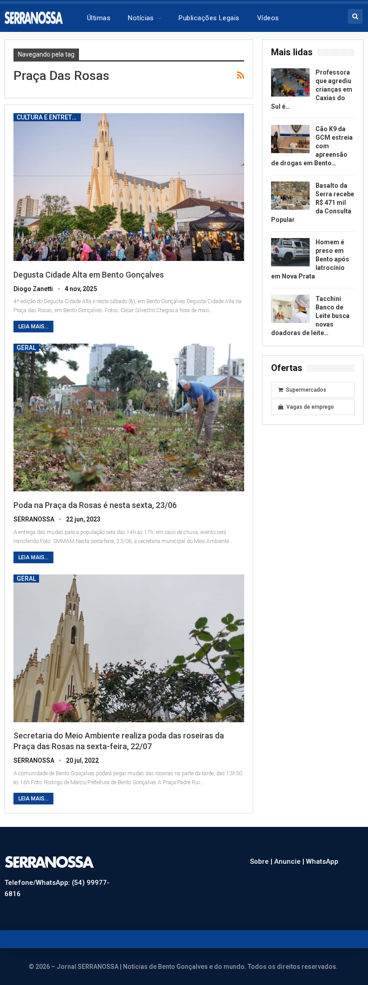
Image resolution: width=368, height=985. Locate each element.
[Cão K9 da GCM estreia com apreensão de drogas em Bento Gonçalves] (290, 139)
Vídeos (268, 18)
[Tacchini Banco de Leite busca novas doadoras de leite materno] (290, 309)
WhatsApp (322, 861)
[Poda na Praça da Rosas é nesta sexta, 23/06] (128, 417)
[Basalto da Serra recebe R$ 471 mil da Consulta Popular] (290, 195)
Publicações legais (209, 18)
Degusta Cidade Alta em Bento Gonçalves (88, 274)
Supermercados (306, 390)
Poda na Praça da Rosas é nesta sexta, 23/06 (95, 505)
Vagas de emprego (310, 407)
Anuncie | (290, 861)
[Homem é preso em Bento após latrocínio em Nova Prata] (290, 252)
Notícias (141, 18)
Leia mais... (33, 326)
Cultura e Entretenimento (49, 117)
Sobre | (262, 861)
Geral (26, 347)
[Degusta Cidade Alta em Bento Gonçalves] (128, 187)
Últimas (98, 18)
